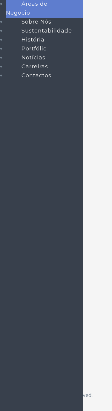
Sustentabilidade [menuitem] (47, 30)
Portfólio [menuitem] (34, 48)
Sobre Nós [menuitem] (36, 22)
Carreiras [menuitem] (35, 66)
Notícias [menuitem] (33, 57)
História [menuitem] (33, 39)
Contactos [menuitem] (36, 75)
